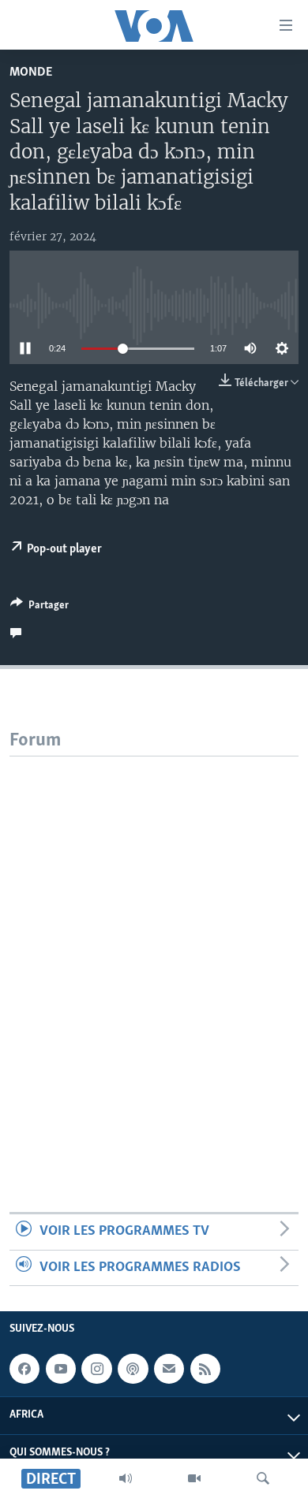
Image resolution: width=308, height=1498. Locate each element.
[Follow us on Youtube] (61, 1369)
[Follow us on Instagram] (96, 1369)
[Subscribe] (169, 1369)
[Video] (194, 1478)
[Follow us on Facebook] (24, 1369)
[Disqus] (154, 953)
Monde (30, 72)
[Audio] (125, 1478)
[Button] (39, 608)
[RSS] (205, 1369)
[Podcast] (133, 1369)
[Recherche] (263, 1478)
